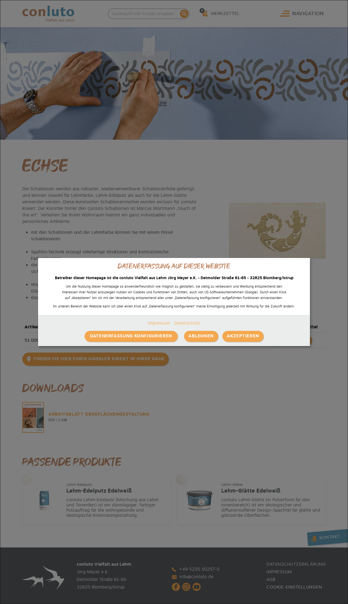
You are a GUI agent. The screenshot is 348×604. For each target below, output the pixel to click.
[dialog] (174, 302)
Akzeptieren (243, 336)
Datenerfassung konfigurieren (131, 336)
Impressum (159, 323)
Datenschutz (187, 323)
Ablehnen (201, 336)
